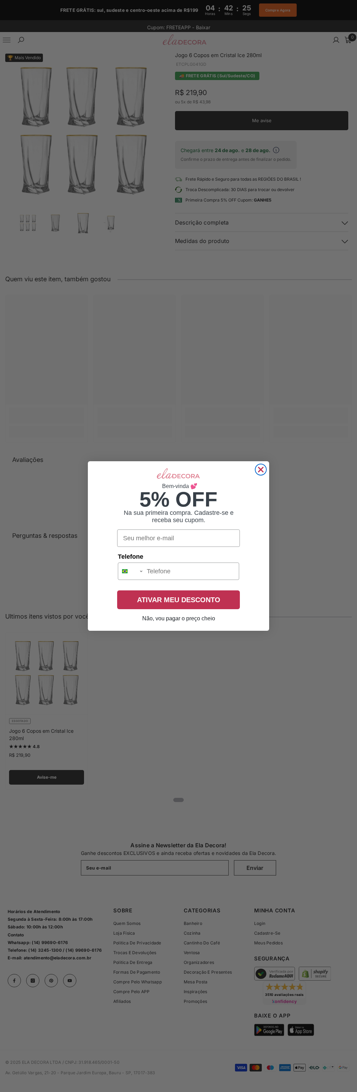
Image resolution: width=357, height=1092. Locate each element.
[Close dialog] (260, 469)
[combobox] (130, 571)
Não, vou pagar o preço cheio (178, 618)
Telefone (130, 556)
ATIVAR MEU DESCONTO (178, 600)
